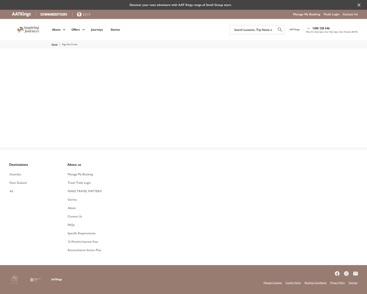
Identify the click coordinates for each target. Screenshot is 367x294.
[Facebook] (334, 273)
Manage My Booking (306, 14)
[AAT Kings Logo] (56, 279)
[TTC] (14, 279)
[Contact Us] (353, 273)
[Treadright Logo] (35, 279)
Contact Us (350, 14)
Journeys (97, 29)
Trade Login (331, 14)
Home (55, 44)
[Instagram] (344, 273)
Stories (115, 29)
